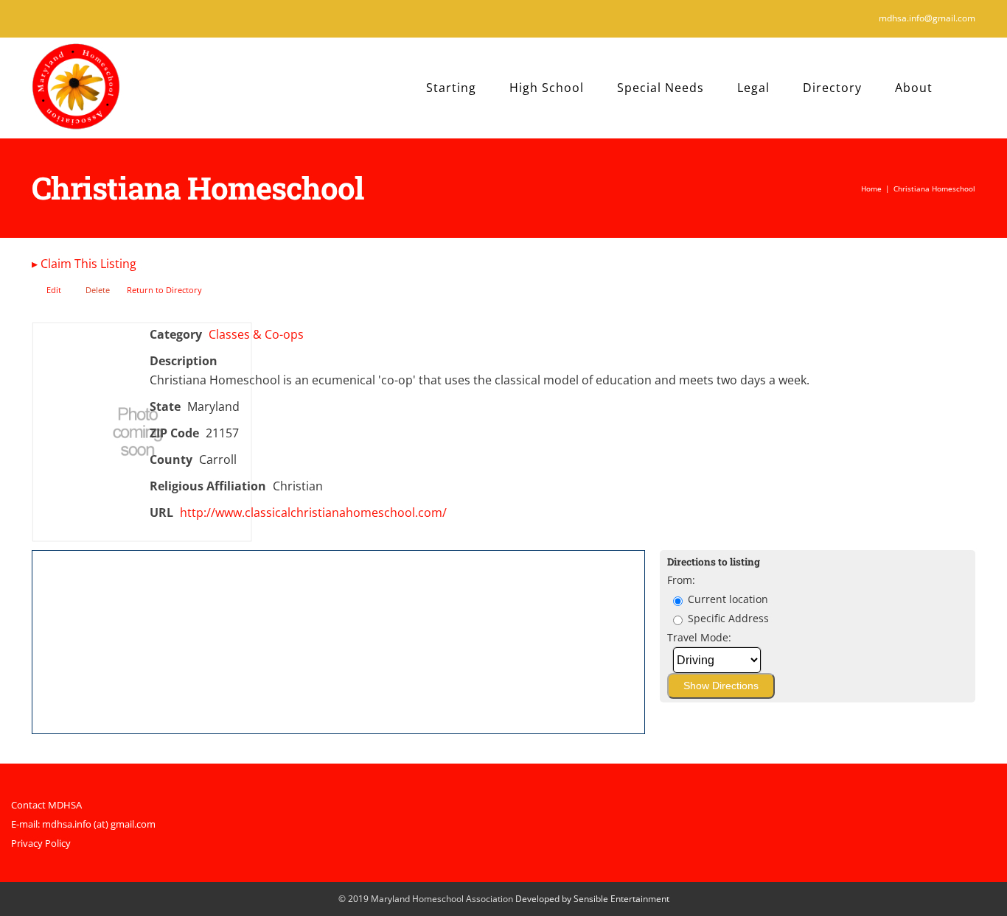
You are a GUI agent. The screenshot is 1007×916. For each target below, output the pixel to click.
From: (681, 580)
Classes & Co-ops (256, 334)
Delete (98, 289)
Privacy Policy (41, 843)
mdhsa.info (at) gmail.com (99, 824)
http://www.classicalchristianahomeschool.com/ (313, 512)
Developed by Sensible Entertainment (592, 898)
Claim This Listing (84, 264)
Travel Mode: (699, 637)
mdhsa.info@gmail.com (927, 18)
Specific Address (727, 618)
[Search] (970, 88)
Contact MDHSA (46, 804)
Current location (726, 599)
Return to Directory (164, 289)
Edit (53, 289)
